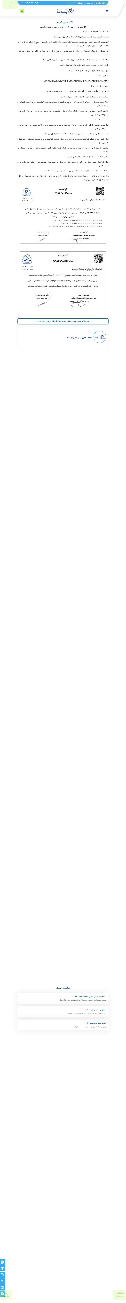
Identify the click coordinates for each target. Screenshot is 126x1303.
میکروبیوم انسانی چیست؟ (96, 1010)
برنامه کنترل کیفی (91, 31)
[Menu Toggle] (107, 11)
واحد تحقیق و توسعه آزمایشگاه (79, 337)
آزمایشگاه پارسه (104, 31)
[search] (22, 11)
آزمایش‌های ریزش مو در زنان (96, 1023)
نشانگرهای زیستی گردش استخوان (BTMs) (90, 996)
